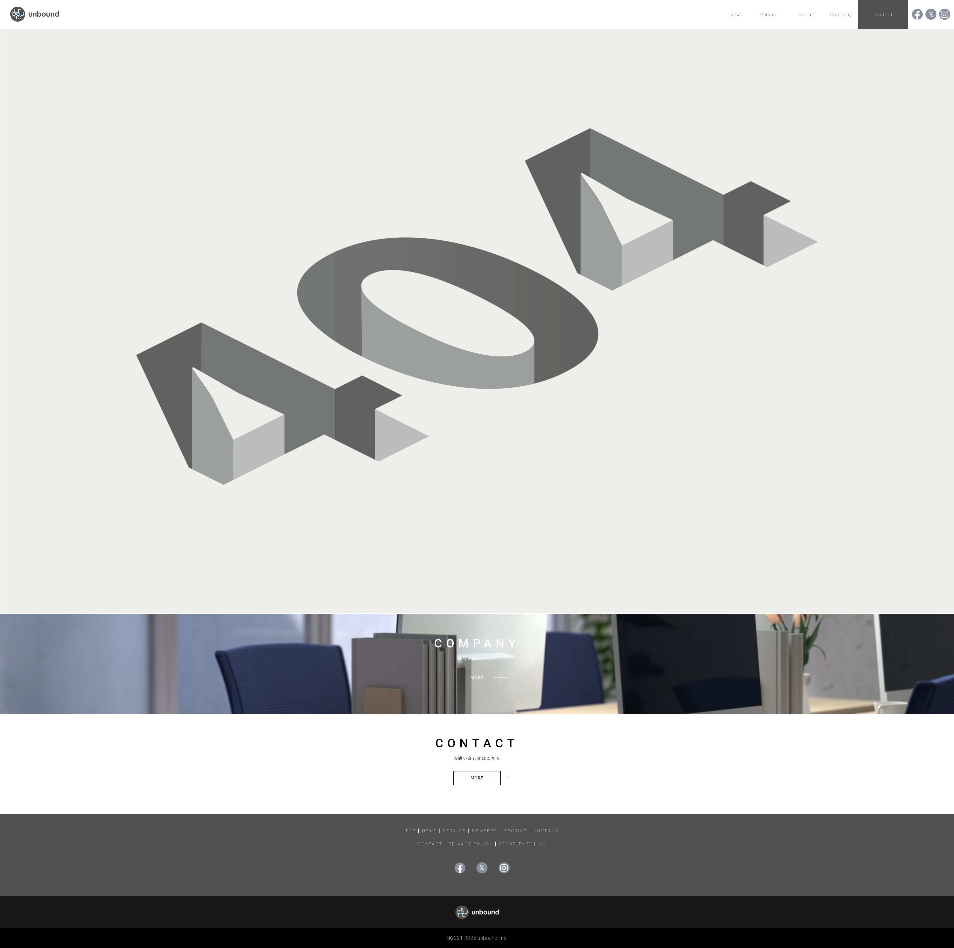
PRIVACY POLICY (471, 844)
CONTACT (430, 844)
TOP (410, 831)
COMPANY (546, 831)
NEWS (429, 831)
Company (841, 14)
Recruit (806, 14)
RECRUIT (515, 831)
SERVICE (454, 831)
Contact (883, 14)
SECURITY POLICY (522, 844)
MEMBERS (484, 831)
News (736, 14)
